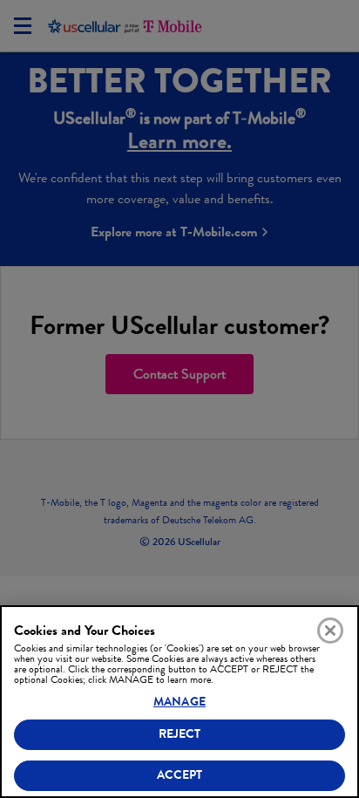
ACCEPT (180, 775)
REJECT (180, 734)
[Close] (330, 630)
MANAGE (179, 701)
